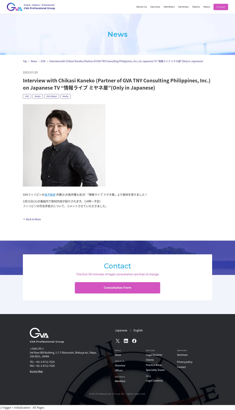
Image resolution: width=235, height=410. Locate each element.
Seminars (183, 6)
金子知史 (50, 194)
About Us (141, 6)
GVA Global (51, 96)
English (138, 330)
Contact (220, 6)
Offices (119, 370)
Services (155, 6)
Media (38, 96)
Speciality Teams (155, 370)
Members (169, 6)
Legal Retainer (154, 354)
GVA (27, 96)
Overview (120, 365)
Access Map (36, 371)
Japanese (121, 330)
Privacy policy (184, 361)
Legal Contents (154, 380)
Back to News (33, 219)
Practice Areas (154, 365)
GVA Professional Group (47, 341)
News (206, 6)
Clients (196, 6)
